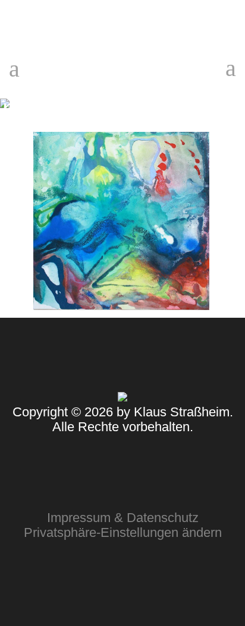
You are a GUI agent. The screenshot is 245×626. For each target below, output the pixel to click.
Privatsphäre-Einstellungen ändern (123, 532)
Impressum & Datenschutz (123, 517)
